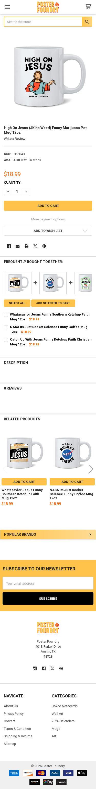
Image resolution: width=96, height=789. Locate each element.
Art (54, 736)
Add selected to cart (53, 303)
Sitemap (10, 744)
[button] (48, 231)
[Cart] (89, 7)
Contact (9, 721)
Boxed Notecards (65, 706)
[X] (35, 246)
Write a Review (14, 139)
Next (91, 469)
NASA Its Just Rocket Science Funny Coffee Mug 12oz (71, 494)
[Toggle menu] (7, 7)
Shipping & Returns (18, 736)
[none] (48, 77)
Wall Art (57, 714)
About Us (11, 706)
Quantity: (13, 182)
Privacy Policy (14, 714)
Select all (17, 303)
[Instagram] (34, 668)
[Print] (26, 246)
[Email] (17, 246)
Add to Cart (24, 482)
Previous (5, 469)
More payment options (48, 219)
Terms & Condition (17, 729)
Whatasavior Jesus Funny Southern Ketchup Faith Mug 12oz (22, 494)
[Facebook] (9, 246)
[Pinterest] (44, 246)
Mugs (56, 729)
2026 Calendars (63, 721)
